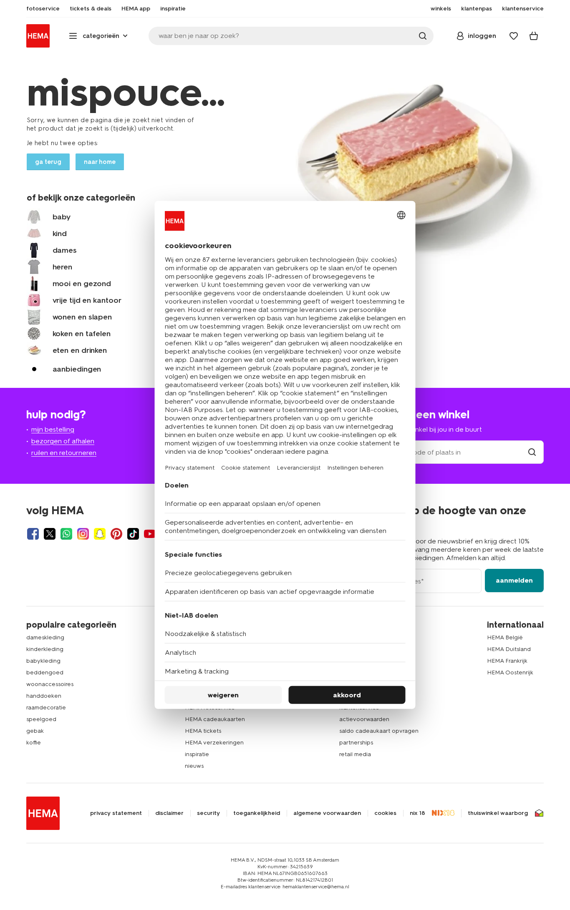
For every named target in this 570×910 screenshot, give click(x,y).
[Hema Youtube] (150, 534)
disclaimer (169, 813)
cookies (385, 813)
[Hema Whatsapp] (66, 534)
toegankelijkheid (256, 813)
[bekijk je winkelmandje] (534, 36)
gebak (35, 730)
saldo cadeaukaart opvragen (379, 730)
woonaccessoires (49, 684)
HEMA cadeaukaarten (215, 719)
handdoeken (43, 695)
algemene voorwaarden (327, 813)
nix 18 (417, 813)
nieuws (194, 765)
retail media (355, 754)
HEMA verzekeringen (214, 742)
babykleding (43, 660)
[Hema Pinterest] (116, 534)
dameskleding (45, 637)
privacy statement (116, 813)
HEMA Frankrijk (507, 660)
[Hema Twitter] (49, 534)
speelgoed (41, 719)
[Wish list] (514, 36)
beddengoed (44, 672)
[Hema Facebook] (33, 534)
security (208, 813)
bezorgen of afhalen (62, 441)
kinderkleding (44, 649)
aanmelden (514, 580)
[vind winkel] (532, 452)
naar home (100, 162)
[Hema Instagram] (83, 534)
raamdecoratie (46, 707)
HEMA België (505, 637)
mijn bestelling (52, 429)
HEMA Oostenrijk (510, 672)
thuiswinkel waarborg (498, 813)
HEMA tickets (203, 730)
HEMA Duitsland (509, 649)
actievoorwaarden (364, 719)
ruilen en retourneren (63, 453)
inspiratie (197, 754)
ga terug (48, 162)
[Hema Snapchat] (100, 534)
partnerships (356, 742)
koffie (33, 742)
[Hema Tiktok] (133, 534)
